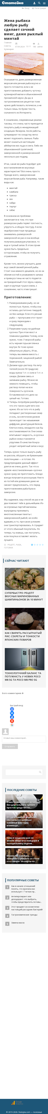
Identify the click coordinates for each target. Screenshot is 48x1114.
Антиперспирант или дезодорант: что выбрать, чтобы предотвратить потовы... (26, 899)
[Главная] (12, 3)
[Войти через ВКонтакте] (12, 713)
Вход (27, 8)
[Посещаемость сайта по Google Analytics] (17, 1104)
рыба (18, 544)
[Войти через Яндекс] (12, 721)
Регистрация (40, 8)
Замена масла (17, 922)
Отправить (10, 746)
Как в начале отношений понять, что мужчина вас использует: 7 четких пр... (23, 889)
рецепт (11, 544)
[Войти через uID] (12, 709)
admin (40, 46)
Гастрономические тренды (24, 914)
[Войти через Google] (12, 725)
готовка (8, 547)
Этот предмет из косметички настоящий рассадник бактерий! (27, 908)
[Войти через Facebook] (12, 717)
